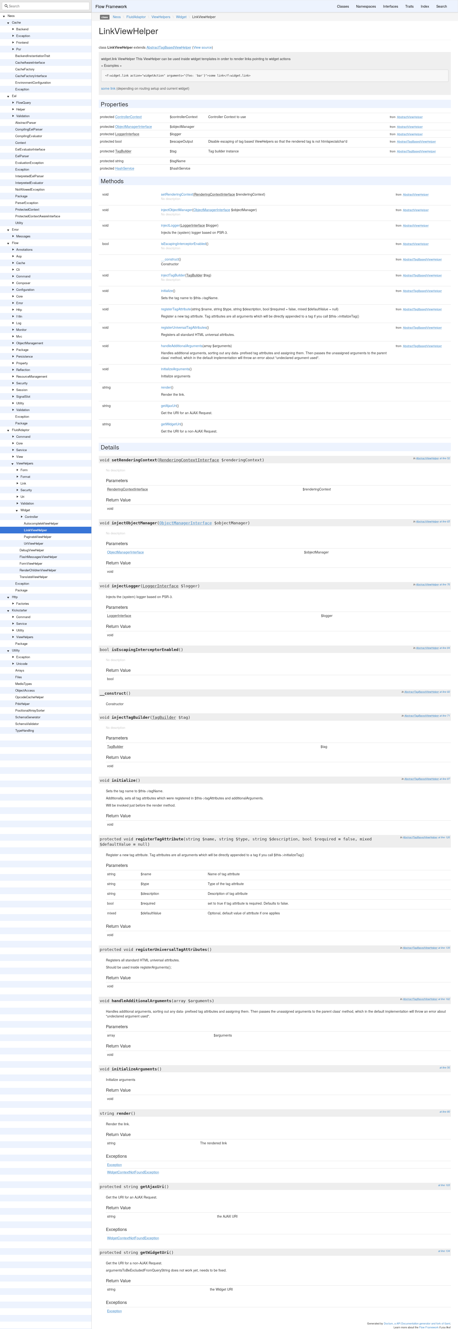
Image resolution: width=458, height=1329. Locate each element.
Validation (23, 116)
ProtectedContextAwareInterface (37, 216)
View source (202, 47)
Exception (23, 35)
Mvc (19, 336)
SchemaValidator (27, 723)
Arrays (19, 670)
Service (21, 450)
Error (15, 229)
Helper (20, 109)
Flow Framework (111, 6)
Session (21, 389)
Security (22, 383)
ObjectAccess (25, 690)
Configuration (25, 289)
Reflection (23, 369)
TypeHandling (24, 730)
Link (23, 483)
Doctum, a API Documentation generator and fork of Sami (417, 1323)
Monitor (21, 329)
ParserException (26, 202)
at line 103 (444, 1185)
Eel (14, 96)
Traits (409, 6)
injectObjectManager (176, 209)
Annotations (24, 249)
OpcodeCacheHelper (29, 697)
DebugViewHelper (32, 550)
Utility (19, 222)
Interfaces (390, 6)
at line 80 (445, 1111)
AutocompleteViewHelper (41, 523)
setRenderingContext (177, 194)
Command (23, 276)
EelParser (22, 156)
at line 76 (445, 584)
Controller (31, 516)
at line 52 (445, 458)
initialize (167, 290)
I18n (19, 316)
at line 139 (444, 947)
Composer (23, 283)
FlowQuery (23, 102)
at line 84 (445, 648)
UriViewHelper (33, 543)
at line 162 (444, 999)
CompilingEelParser (28, 129)
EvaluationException (29, 162)
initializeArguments (175, 368)
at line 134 (444, 1251)
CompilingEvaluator (28, 136)
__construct (170, 259)
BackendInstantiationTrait (32, 55)
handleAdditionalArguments (182, 345)
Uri (22, 496)
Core (19, 296)
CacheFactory (25, 69)
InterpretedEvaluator (29, 182)
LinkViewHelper (35, 530)
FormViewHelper (31, 563)
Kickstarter (19, 610)
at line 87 (445, 779)
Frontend (22, 42)
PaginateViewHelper (37, 536)
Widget (25, 510)
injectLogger (170, 225)
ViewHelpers (24, 463)
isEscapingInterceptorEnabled (183, 243)
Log (18, 323)
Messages (23, 236)
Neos (11, 15)
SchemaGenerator (27, 717)
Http (19, 309)
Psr (18, 49)
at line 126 (444, 837)
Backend (22, 29)
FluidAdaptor (20, 429)
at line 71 (445, 715)
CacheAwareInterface (30, 62)
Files (18, 677)
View (19, 456)
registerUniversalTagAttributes (184, 327)
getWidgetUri (171, 424)
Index (425, 6)
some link (108, 88)
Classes (343, 6)
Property (22, 363)
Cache (16, 22)
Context (20, 142)
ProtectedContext (27, 209)
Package (21, 196)
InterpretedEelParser (29, 176)
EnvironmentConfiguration (33, 82)
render (166, 387)
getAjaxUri (169, 405)
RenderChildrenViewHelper (38, 570)
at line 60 (445, 691)
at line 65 (445, 521)
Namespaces (366, 6)
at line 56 (445, 1067)
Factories (22, 603)
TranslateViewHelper (33, 576)
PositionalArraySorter (30, 710)
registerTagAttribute (176, 309)
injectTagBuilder (173, 275)
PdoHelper (22, 703)
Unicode (21, 663)
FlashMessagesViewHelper (38, 556)
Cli (18, 269)
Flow (15, 242)
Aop (19, 256)
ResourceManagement (31, 376)
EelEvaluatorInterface (30, 149)
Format (25, 476)
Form (24, 470)
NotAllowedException (30, 189)
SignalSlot (23, 396)
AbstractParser (25, 122)
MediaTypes (23, 683)
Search (441, 6)
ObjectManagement (29, 343)
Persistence (24, 356)
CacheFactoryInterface (31, 75)
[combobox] (45, 6)
